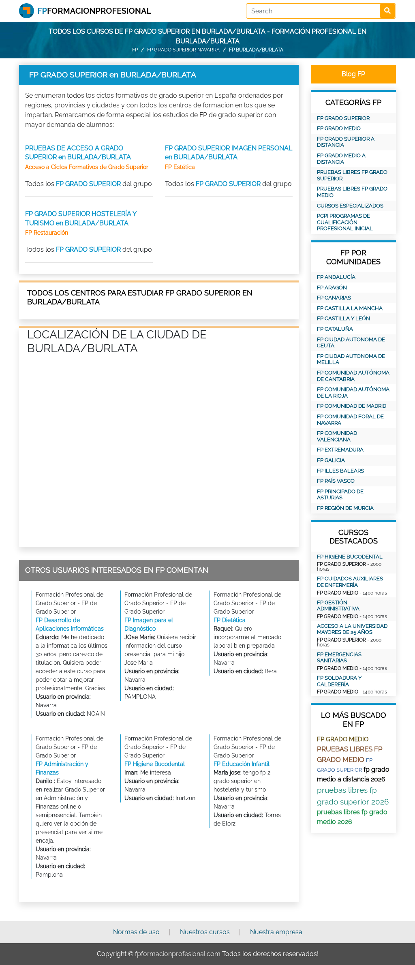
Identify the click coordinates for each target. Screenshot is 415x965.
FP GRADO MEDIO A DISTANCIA (341, 158)
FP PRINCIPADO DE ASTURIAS (340, 494)
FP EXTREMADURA (340, 450)
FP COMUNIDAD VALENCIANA (337, 436)
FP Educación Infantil (242, 764)
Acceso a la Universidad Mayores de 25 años (352, 629)
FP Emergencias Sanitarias (339, 657)
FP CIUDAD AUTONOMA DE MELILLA (351, 359)
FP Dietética (230, 620)
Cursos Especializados (350, 206)
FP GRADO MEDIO (339, 128)
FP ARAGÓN (332, 288)
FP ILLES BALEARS (340, 471)
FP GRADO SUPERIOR (88, 184)
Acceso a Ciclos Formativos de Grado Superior (86, 167)
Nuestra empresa (276, 932)
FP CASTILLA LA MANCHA (350, 308)
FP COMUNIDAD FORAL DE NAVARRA (350, 419)
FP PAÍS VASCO (336, 481)
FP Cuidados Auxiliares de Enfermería (350, 582)
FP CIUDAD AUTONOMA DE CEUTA (351, 342)
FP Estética (180, 167)
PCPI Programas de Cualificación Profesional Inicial (345, 222)
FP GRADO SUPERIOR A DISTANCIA (345, 142)
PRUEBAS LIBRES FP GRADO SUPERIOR (352, 175)
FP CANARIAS (334, 298)
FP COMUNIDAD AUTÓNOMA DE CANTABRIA (353, 376)
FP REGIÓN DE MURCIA (345, 508)
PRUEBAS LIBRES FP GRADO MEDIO (352, 192)
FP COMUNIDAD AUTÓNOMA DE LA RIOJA (353, 392)
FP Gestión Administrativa (338, 605)
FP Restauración (46, 232)
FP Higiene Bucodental (154, 764)
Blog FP (353, 74)
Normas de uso (136, 932)
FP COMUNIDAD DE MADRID (351, 406)
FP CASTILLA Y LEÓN (343, 318)
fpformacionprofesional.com (177, 954)
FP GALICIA (331, 460)
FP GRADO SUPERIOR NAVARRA (183, 50)
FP (135, 50)
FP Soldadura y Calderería (339, 681)
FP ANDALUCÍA (336, 277)
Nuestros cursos (205, 932)
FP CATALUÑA (335, 329)
